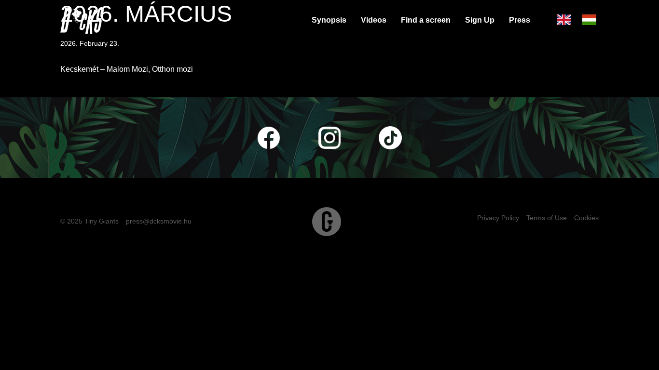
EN (565, 20)
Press (519, 20)
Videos (373, 20)
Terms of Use (546, 218)
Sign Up (479, 20)
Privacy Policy (498, 218)
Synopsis (329, 20)
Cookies (586, 218)
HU (590, 20)
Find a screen (426, 20)
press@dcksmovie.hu (159, 221)
